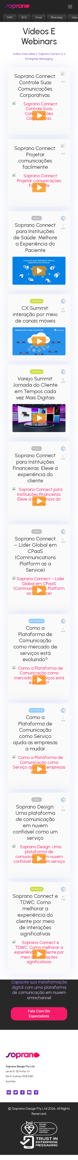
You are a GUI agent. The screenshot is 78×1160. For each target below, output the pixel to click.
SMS (10, 17)
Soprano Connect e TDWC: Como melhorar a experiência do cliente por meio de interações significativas (35, 915)
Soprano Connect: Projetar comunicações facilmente (35, 157)
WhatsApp (57, 17)
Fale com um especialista (39, 1013)
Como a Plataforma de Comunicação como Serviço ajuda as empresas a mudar (35, 733)
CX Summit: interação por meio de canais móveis (35, 314)
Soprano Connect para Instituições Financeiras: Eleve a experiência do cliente (35, 468)
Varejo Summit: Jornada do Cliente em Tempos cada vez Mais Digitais (35, 388)
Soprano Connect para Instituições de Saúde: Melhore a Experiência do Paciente (35, 237)
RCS (24, 17)
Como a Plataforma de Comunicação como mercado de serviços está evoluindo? (35, 643)
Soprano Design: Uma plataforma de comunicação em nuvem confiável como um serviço (35, 822)
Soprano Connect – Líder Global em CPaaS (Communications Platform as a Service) (35, 554)
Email (39, 17)
